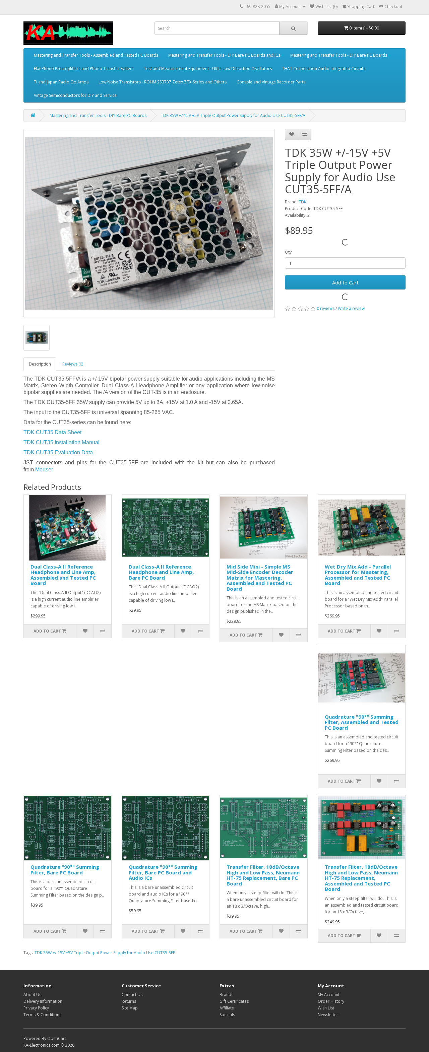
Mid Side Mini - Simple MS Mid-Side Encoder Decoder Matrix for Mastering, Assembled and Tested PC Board (260, 577)
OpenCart (56, 1038)
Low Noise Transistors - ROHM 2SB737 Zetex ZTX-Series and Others (163, 82)
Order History (331, 1001)
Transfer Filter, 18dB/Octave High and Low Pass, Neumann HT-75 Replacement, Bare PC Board (263, 875)
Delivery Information (42, 1001)
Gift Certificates (234, 1001)
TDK (302, 202)
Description (40, 364)
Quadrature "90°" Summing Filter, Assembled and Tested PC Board (362, 722)
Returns (129, 1001)
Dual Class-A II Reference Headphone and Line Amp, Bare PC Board (161, 572)
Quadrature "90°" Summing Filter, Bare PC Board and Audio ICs (163, 872)
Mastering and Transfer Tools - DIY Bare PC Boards (338, 55)
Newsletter (328, 1014)
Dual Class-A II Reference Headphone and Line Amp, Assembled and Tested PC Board (63, 575)
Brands (226, 994)
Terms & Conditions (42, 1014)
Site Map (130, 1008)
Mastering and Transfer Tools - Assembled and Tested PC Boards (96, 55)
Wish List (326, 1008)
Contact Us (132, 994)
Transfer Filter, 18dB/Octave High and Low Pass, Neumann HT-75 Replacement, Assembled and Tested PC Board (361, 877)
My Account (329, 994)
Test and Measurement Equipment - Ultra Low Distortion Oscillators (208, 68)
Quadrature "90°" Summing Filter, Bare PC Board (64, 869)
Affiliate (227, 1008)
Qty (288, 252)
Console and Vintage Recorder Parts (271, 82)
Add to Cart (345, 282)
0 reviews (325, 308)
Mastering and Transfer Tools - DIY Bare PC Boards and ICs (224, 55)
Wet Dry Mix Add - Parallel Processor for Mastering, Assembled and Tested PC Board (358, 575)
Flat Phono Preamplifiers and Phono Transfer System (84, 68)
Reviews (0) (72, 364)
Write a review (351, 308)
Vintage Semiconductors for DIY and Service (75, 95)
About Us (32, 994)
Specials (227, 1014)
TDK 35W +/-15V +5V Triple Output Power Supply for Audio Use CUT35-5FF (105, 953)
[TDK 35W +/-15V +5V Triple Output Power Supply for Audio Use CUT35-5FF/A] (149, 223)
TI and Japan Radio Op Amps (61, 82)
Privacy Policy (36, 1008)
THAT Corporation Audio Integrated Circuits (323, 68)
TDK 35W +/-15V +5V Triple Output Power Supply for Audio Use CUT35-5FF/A (233, 115)
